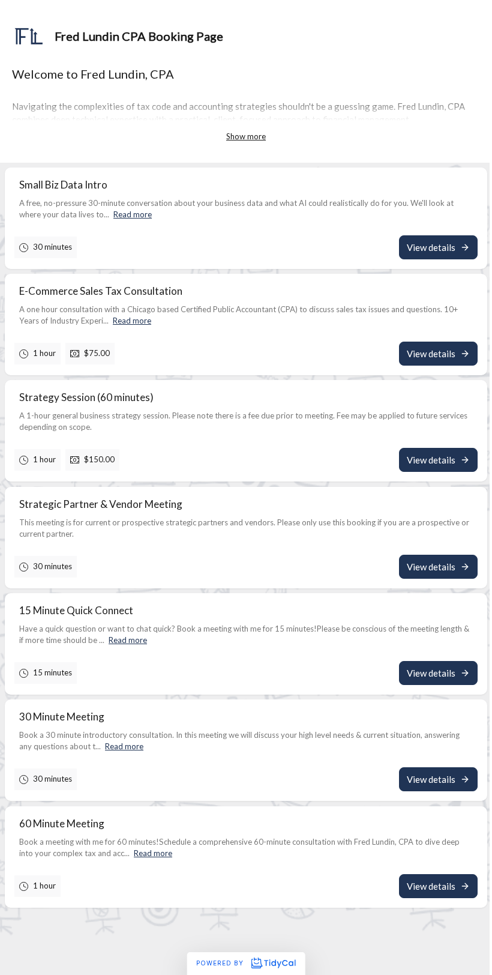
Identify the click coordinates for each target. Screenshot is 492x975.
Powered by (221, 963)
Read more (132, 214)
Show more (246, 136)
